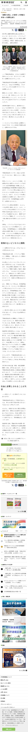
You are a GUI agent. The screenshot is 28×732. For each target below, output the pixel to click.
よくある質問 (4, 689)
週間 (21, 531)
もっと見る (21, 511)
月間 (26, 531)
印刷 (20, 29)
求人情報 (3, 698)
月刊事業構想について (6, 677)
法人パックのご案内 (6, 683)
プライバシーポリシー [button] (11, 725)
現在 (17, 531)
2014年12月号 (9, 8)
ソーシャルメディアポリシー (8, 707)
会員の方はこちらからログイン (19, 475)
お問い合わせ (4, 692)
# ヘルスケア (5, 5)
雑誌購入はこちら (5, 686)
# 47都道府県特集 (16, 5)
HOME (3, 8)
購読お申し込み (4, 680)
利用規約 (3, 701)
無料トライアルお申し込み (8, 475)
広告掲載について (5, 695)
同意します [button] (9, 729)
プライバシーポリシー (6, 704)
